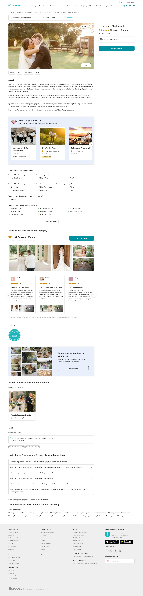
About (12, 73)
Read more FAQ (51, 221)
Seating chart (45, 546)
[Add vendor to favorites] (91, 26)
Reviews (28, 73)
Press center (12, 546)
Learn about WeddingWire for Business (85, 563)
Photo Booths (125, 513)
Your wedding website (47, 532)
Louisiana (38, 12)
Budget (43, 541)
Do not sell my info (14, 557)
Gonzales (57, 12)
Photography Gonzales (32, 446)
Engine (43, 549)
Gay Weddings (12, 579)
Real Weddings (77, 546)
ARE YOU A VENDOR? (127, 2)
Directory (11, 570)
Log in (124, 6)
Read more (19, 301)
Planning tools (35, 6)
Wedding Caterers (55, 513)
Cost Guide (44, 552)
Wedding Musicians (64, 516)
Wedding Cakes (39, 516)
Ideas (77, 6)
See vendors (73, 368)
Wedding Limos (51, 516)
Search (70, 18)
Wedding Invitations (98, 516)
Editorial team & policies (15, 538)
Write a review (82, 238)
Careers (10, 543)
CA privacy (11, 560)
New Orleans (47, 12)
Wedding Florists (69, 513)
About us (11, 535)
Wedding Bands (13, 516)
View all (86, 65)
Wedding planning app (80, 532)
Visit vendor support (79, 566)
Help (42, 555)
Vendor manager (46, 543)
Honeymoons (77, 549)
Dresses (69, 6)
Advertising (11, 549)
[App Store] (112, 543)
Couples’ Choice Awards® (16, 576)
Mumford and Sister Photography (21, 149)
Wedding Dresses (26, 516)
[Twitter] (111, 551)
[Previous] (11, 144)
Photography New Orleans (16, 446)
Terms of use (12, 552)
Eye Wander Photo (49, 148)
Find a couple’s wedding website (83, 556)
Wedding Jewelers (123, 516)
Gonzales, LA (106, 34)
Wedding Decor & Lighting (81, 516)
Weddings (11, 12)
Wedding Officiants (100, 513)
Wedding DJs (12, 513)
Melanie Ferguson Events (21, 415)
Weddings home (13, 532)
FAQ (19, 73)
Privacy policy (12, 555)
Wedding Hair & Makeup (26, 513)
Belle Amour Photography (81, 148)
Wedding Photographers (24, 12)
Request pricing (116, 48)
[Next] (91, 144)
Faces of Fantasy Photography (39, 500)
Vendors (53, 6)
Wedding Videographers (84, 513)
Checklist (43, 535)
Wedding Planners (42, 513)
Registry (84, 6)
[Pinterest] (115, 551)
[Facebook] (107, 551)
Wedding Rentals (113, 513)
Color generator (78, 543)
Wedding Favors (13, 519)
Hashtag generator (79, 535)
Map (37, 73)
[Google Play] (126, 543)
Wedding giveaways (79, 538)
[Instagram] (120, 551)
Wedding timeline (78, 541)
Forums (61, 6)
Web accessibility (13, 563)
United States (114, 561)
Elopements (108, 6)
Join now (131, 6)
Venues (45, 6)
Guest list (43, 538)
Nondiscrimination (13, 541)
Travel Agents (110, 516)
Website (95, 6)
